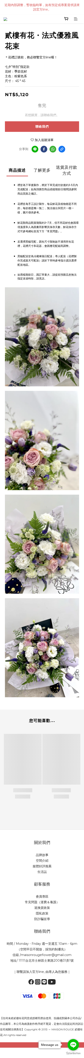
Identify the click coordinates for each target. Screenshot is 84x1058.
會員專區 (42, 896)
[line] (35, 149)
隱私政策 (42, 913)
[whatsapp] (53, 149)
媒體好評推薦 (42, 866)
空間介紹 (42, 861)
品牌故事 (42, 855)
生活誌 (42, 872)
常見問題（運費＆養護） (42, 902)
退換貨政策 (42, 908)
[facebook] (44, 149)
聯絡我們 (42, 126)
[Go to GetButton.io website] (73, 1053)
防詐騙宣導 (42, 919)
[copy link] (61, 149)
